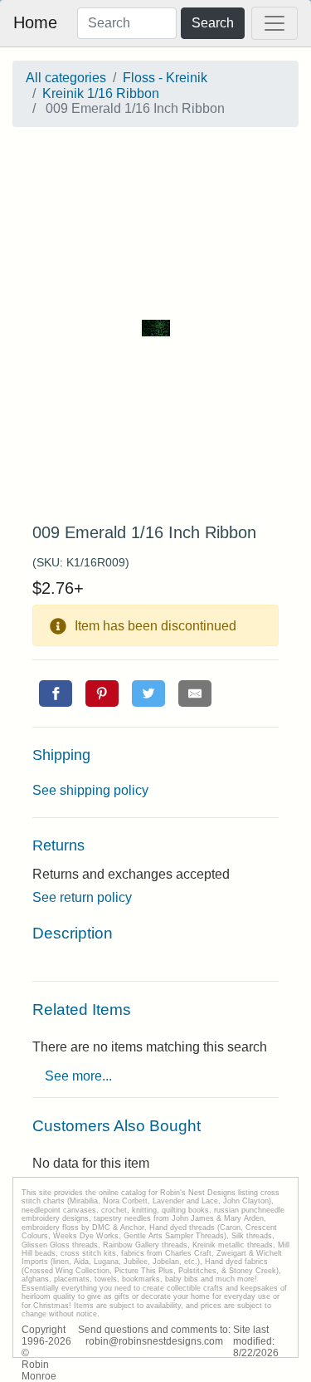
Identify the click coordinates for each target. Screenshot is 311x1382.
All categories (66, 78)
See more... (78, 1076)
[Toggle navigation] (274, 23)
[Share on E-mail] (194, 693)
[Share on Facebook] (55, 693)
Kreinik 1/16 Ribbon (100, 93)
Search (213, 23)
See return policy (82, 897)
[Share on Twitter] (148, 693)
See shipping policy (90, 790)
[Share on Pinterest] (102, 693)
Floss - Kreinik (165, 78)
